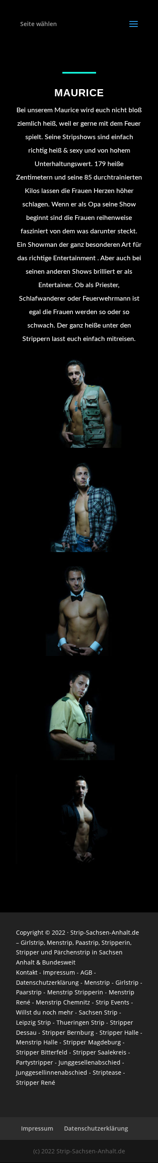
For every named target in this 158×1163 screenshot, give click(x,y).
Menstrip (59, 942)
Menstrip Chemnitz (63, 1002)
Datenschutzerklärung (47, 982)
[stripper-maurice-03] (79, 758)
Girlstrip (32, 942)
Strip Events (112, 1002)
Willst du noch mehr (44, 1012)
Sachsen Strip (98, 1012)
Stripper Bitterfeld (41, 1052)
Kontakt (26, 972)
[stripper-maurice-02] (79, 654)
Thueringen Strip (80, 1022)
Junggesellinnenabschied (51, 1072)
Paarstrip (29, 992)
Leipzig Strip (33, 1022)
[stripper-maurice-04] (79, 550)
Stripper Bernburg (68, 1032)
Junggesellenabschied (90, 1062)
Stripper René (35, 1082)
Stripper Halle (119, 1032)
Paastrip (87, 942)
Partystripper (34, 1062)
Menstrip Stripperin (75, 992)
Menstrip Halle (37, 1042)
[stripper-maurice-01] (79, 862)
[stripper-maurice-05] (79, 445)
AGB (86, 972)
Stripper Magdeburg (92, 1042)
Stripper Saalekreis (99, 1052)
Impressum (59, 972)
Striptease (107, 1072)
